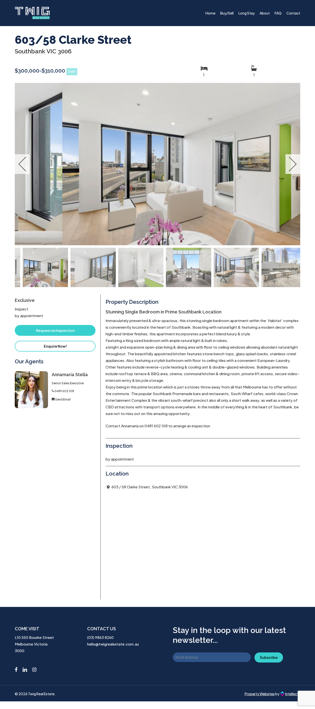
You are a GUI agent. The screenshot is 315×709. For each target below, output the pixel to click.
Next (292, 164)
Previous (22, 164)
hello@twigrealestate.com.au (113, 644)
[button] (55, 330)
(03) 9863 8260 (100, 637)
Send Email (63, 399)
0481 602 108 (64, 391)
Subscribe (269, 657)
